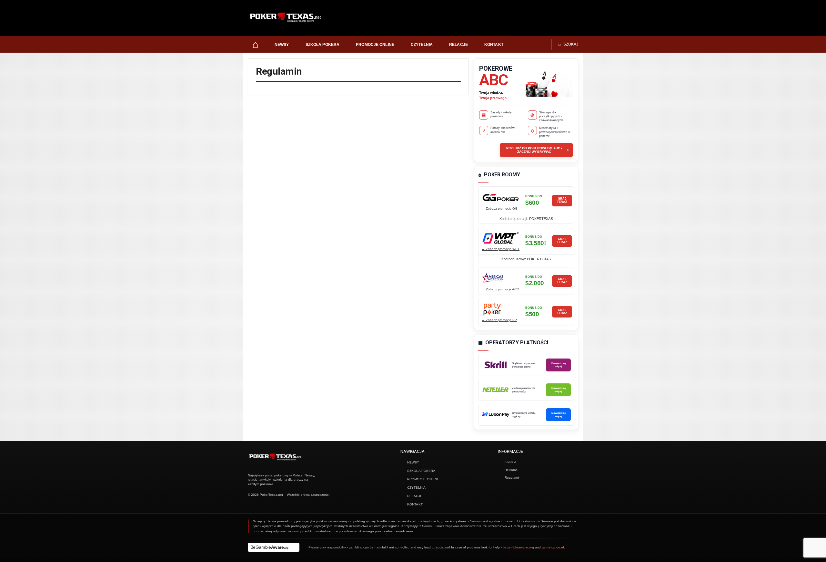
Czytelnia (422, 44)
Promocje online (375, 44)
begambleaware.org (518, 547)
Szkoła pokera (323, 44)
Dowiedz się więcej (558, 365)
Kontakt (493, 44)
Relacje (458, 44)
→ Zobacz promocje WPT (500, 249)
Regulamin (512, 477)
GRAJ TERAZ (562, 200)
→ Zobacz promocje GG (500, 208)
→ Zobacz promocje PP (499, 320)
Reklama (511, 470)
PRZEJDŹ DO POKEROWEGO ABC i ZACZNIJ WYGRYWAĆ (537, 149)
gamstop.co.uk (553, 547)
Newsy (282, 44)
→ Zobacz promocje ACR (500, 289)
